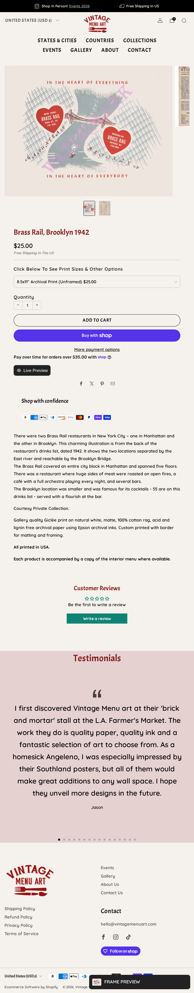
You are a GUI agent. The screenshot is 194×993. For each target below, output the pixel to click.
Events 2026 (79, 6)
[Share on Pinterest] (102, 383)
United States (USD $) (28, 20)
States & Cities (57, 40)
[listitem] (62, 6)
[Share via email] (113, 383)
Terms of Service (22, 933)
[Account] (160, 20)
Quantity (24, 297)
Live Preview (35, 370)
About (110, 50)
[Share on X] (92, 383)
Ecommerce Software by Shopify (31, 987)
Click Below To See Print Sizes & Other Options (68, 269)
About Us (110, 884)
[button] (59, 840)
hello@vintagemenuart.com (128, 924)
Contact (139, 50)
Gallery (81, 50)
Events (52, 50)
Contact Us (112, 892)
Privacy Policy (19, 925)
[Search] (183, 20)
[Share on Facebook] (81, 383)
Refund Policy (18, 916)
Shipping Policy (20, 908)
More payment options (97, 349)
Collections (140, 40)
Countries (100, 40)
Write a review (97, 618)
